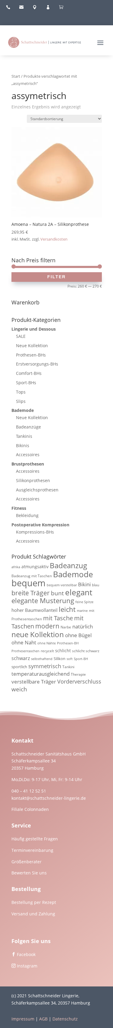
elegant (78, 592)
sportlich (19, 666)
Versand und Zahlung (33, 914)
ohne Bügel (78, 635)
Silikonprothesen (33, 480)
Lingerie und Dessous (33, 329)
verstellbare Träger (33, 681)
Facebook (26, 954)
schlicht (63, 650)
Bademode (22, 410)
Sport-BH (81, 659)
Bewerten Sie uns (29, 873)
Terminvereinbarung (32, 850)
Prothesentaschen (25, 651)
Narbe (66, 627)
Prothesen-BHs (31, 355)
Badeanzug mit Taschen (31, 575)
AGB (43, 1019)
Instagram (27, 966)
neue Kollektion (37, 634)
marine (82, 611)
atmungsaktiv (35, 566)
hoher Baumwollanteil (34, 610)
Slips (21, 401)
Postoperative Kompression (40, 525)
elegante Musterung (42, 600)
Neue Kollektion (32, 345)
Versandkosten (53, 239)
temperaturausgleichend (40, 673)
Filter (56, 276)
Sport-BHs (26, 382)
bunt (57, 593)
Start (15, 76)
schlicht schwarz (85, 650)
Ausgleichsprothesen (37, 490)
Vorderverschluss (79, 681)
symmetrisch (44, 666)
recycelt (47, 650)
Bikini (84, 584)
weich (19, 689)
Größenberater (26, 861)
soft (70, 659)
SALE (21, 336)
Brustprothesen (27, 464)
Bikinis (22, 445)
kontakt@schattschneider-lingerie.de (48, 798)
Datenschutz (65, 1019)
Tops (21, 392)
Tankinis (24, 436)
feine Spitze (84, 602)
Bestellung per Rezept (33, 902)
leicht (67, 609)
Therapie (78, 674)
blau (95, 584)
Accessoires (27, 454)
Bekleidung (27, 515)
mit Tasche (58, 618)
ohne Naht (23, 642)
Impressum (22, 1019)
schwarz (20, 658)
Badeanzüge (28, 427)
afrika (15, 567)
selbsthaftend (41, 659)
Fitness (18, 508)
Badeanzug (68, 565)
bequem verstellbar (62, 585)
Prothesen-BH (68, 643)
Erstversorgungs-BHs (37, 364)
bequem (28, 583)
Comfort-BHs (29, 373)
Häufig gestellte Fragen (34, 839)
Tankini (68, 666)
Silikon (59, 658)
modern (47, 626)
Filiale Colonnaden (30, 809)
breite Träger (30, 592)
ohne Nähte (46, 643)
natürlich (82, 626)
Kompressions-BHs (35, 532)
